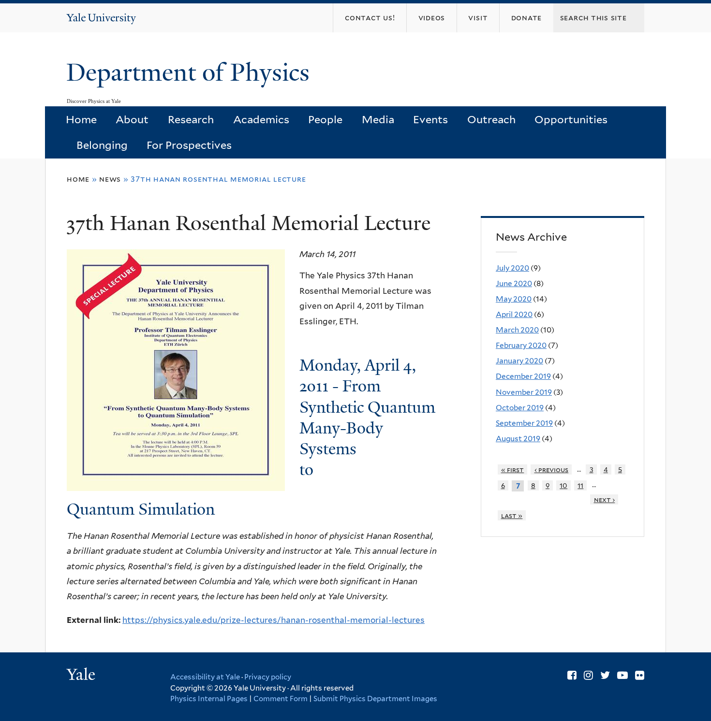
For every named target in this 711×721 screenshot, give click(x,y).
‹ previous (551, 469)
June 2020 (514, 283)
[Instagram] (588, 675)
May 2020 (514, 298)
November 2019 (524, 392)
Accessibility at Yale (205, 677)
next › (604, 499)
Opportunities (570, 119)
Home (81, 119)
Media (378, 119)
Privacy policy (267, 677)
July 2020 (512, 268)
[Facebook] (572, 675)
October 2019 (520, 407)
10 (563, 485)
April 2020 (514, 314)
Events (430, 119)
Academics (261, 119)
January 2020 (519, 360)
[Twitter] (605, 675)
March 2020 (517, 329)
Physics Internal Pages (209, 698)
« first (512, 469)
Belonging (102, 145)
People (325, 119)
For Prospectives (189, 145)
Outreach (491, 119)
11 (580, 485)
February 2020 (521, 345)
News (110, 179)
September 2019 (524, 423)
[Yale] (82, 675)
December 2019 (523, 376)
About (132, 119)
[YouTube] (622, 675)
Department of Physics (191, 72)
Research (191, 119)
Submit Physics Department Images (375, 698)
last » (512, 515)
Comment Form (280, 698)
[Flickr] (639, 675)
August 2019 (518, 438)
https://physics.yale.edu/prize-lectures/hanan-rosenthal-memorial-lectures (273, 620)
